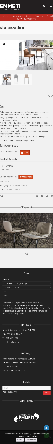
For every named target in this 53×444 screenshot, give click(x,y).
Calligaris (5, 170)
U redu (19, 440)
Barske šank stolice (18, 185)
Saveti (5, 295)
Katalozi (5, 291)
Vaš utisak (4, 181)
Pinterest (49, 407)
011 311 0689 (12, 367)
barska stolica (13, 189)
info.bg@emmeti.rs (17, 370)
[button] (4, 44)
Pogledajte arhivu (9, 392)
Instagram (32, 407)
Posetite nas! (26, 177)
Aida (26, 153)
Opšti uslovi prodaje (10, 287)
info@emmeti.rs (15, 342)
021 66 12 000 (12, 338)
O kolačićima (31, 440)
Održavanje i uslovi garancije (14, 283)
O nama (5, 279)
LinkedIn (38, 407)
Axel (26, 253)
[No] (50, 437)
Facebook (43, 407)
